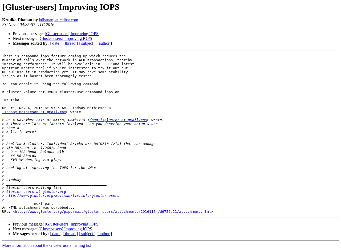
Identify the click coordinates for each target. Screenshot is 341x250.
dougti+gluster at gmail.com (118, 120)
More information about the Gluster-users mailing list (46, 245)
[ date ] (56, 43)
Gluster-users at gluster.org (36, 192)
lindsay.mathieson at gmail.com (34, 112)
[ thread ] (70, 43)
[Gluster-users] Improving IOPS (72, 33)
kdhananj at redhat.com (58, 20)
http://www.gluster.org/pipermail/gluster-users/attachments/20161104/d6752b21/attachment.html (113, 212)
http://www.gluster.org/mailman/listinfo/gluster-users (62, 196)
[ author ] (104, 43)
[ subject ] (87, 43)
